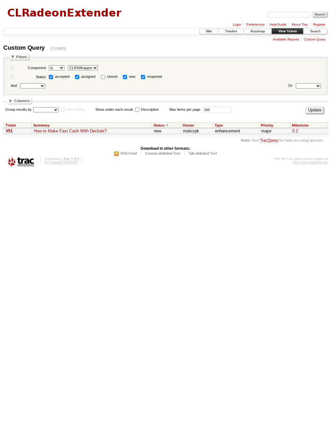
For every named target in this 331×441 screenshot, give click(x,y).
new (132, 76)
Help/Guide (278, 24)
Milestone (300, 125)
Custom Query (315, 39)
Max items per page (184, 109)
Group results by (18, 109)
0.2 (295, 130)
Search (315, 31)
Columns (22, 101)
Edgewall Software (63, 162)
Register (319, 24)
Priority (267, 125)
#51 (9, 130)
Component (37, 68)
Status (41, 77)
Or (290, 85)
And (14, 85)
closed (112, 76)
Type (219, 125)
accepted (62, 76)
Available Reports (286, 39)
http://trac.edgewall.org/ (310, 162)
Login (237, 24)
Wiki (209, 31)
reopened (154, 76)
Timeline (231, 31)
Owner (188, 125)
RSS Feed (129, 153)
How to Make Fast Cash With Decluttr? (70, 130)
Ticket (10, 125)
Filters (21, 57)
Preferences (255, 24)
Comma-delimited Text (162, 153)
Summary (41, 125)
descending (76, 109)
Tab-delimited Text (202, 153)
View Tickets (287, 31)
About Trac (300, 24)
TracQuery (269, 140)
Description (149, 109)
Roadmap (258, 31)
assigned (88, 76)
